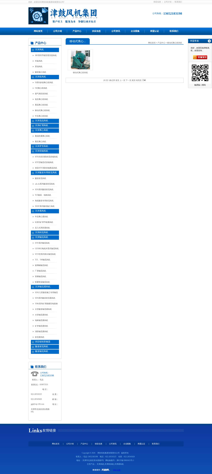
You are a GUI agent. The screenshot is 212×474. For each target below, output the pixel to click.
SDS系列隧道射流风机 (44, 189)
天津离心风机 (41, 130)
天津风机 (39, 49)
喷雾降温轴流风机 (42, 282)
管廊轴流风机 (40, 276)
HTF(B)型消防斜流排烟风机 (46, 157)
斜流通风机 (39, 337)
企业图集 (135, 31)
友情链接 (49, 430)
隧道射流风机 (40, 178)
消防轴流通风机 (41, 331)
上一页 (122, 80)
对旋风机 (38, 61)
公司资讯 (115, 31)
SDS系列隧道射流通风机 (45, 298)
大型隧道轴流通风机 (43, 309)
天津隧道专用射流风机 (46, 172)
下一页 (128, 80)
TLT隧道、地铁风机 (43, 195)
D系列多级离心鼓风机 (44, 82)
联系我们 (178, 2)
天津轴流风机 (41, 237)
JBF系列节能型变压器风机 (46, 55)
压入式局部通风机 (42, 228)
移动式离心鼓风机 (42, 110)
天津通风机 (40, 211)
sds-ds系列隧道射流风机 (45, 184)
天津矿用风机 (41, 125)
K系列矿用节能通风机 (44, 222)
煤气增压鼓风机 (41, 94)
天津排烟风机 (41, 151)
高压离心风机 (40, 141)
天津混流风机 (41, 120)
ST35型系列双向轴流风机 (45, 254)
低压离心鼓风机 (41, 99)
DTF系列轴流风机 (42, 243)
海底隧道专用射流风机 (44, 201)
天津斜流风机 (41, 232)
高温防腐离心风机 (42, 136)
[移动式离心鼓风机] (80, 60)
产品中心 (77, 31)
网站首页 (38, 31)
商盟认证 (154, 31)
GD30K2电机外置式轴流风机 (47, 248)
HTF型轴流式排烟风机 (44, 162)
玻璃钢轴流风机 (41, 265)
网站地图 (117, 470)
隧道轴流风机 (41, 351)
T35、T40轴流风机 (42, 260)
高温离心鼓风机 (41, 105)
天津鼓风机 (40, 77)
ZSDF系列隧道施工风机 (44, 206)
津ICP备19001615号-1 (125, 460)
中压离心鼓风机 (41, 116)
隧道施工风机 (40, 72)
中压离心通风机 (41, 217)
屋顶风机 (38, 66)
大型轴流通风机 (41, 315)
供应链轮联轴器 (42, 341)
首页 (117, 80)
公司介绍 (167, 2)
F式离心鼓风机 (41, 88)
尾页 (133, 80)
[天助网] (102, 469)
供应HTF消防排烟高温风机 (46, 168)
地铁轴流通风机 (41, 320)
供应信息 (157, 2)
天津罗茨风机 (41, 146)
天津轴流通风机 (42, 286)
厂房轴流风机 (40, 271)
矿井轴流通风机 (41, 326)
